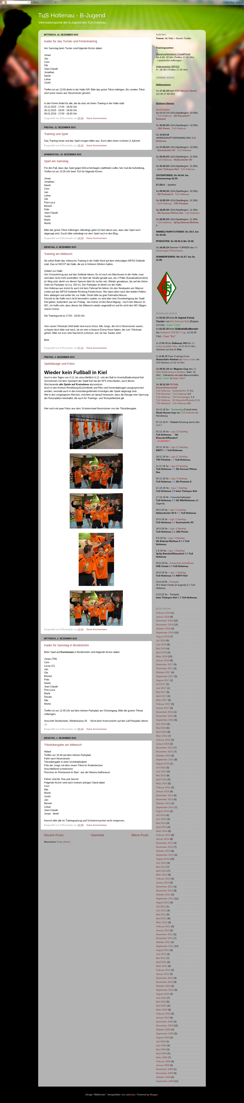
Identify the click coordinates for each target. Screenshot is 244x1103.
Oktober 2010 (163, 986)
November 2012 (164, 890)
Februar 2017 (163, 704)
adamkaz (130, 1094)
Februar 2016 (163, 740)
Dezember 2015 (164, 747)
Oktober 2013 (163, 851)
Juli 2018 (160, 640)
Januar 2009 (162, 1065)
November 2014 (164, 799)
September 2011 (164, 946)
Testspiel (174, 582)
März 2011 (161, 966)
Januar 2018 (162, 660)
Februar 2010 (163, 1013)
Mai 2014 (161, 823)
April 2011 (161, 962)
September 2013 (165, 855)
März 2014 (161, 831)
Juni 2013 (161, 863)
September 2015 (165, 759)
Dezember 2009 (164, 1021)
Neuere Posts (54, 835)
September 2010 (165, 990)
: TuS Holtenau (172, 128)
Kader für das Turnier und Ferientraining (70, 41)
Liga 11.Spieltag (179, 456)
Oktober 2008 (163, 1077)
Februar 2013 (163, 878)
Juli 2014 (160, 815)
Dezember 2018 (164, 620)
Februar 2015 (163, 787)
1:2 (172, 460)
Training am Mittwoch (58, 254)
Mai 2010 (161, 1002)
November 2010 (164, 982)
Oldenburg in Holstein (174, 372)
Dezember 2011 (164, 934)
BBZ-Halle (172, 346)
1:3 (165, 450)
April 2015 (161, 779)
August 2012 (162, 902)
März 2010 (161, 1009)
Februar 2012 (163, 926)
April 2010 (161, 1005)
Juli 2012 (160, 906)
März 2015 (161, 783)
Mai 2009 (161, 1049)
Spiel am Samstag (56, 161)
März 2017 (161, 700)
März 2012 (161, 922)
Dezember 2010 (164, 978)
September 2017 (165, 676)
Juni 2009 (161, 1045)
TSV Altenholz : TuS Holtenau (171, 394)
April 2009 (161, 1053)
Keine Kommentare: (97, 118)
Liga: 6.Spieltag (178, 510)
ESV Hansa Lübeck (186, 91)
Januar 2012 (162, 930)
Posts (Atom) (63, 842)
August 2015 (162, 763)
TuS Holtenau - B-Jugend (71, 15)
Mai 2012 (161, 914)
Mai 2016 (161, 728)
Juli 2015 (160, 767)
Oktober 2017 (163, 672)
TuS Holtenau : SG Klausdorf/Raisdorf (176, 400)
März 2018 (161, 656)
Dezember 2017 (164, 664)
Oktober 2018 (163, 628)
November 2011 (164, 938)
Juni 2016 (161, 724)
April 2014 (161, 827)
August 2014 (162, 811)
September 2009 (165, 1033)
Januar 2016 (162, 744)
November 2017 (164, 668)
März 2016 (161, 736)
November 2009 (164, 1025)
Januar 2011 (162, 974)
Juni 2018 (161, 644)
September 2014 (165, 807)
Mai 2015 (161, 775)
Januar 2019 (162, 617)
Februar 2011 (163, 970)
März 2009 (161, 1057)
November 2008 (164, 1073)
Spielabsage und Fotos (59, 363)
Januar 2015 (162, 791)
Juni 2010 (161, 998)
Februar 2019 (163, 613)
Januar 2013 (162, 882)
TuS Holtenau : (175, 160)
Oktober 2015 (163, 755)
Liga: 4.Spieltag (178, 528)
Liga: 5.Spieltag (178, 519)
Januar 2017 (162, 708)
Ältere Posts (140, 835)
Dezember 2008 (164, 1069)
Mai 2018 (161, 648)
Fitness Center (189, 359)
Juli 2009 (160, 1041)
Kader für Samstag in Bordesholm (66, 645)
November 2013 (164, 847)
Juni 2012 (161, 910)
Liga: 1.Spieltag (178, 572)
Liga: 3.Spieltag (176, 538)
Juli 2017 (160, 684)
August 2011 (162, 950)
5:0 (173, 522)
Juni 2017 (161, 688)
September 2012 (165, 898)
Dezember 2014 (164, 795)
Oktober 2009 (163, 1029)
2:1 (178, 513)
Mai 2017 (161, 692)
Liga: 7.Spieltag (179, 488)
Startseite (97, 835)
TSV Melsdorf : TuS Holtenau (171, 403)
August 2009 (162, 1037)
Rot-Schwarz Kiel (179, 321)
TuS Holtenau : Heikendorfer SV (173, 391)
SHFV (159, 425)
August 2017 (162, 680)
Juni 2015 (161, 771)
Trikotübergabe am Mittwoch (63, 744)
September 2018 (165, 632)
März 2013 (161, 874)
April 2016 (161, 732)
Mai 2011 (161, 958)
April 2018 (161, 652)
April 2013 (161, 871)
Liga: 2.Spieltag (176, 550)
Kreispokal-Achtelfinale (182, 563)
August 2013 (162, 859)
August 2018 (162, 636)
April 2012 (161, 918)
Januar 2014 (162, 839)
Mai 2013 (161, 867)
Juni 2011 (161, 954)
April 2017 (161, 696)
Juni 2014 (161, 819)
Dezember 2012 (164, 886)
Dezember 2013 (164, 843)
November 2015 (164, 751)
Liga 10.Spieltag (179, 466)
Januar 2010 (162, 1017)
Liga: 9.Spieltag (179, 478)
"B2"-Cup (180, 332)
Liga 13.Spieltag (179, 431)
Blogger (154, 1094)
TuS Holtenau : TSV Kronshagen (173, 397)
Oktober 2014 (163, 803)
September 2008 (165, 1081)
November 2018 (164, 624)
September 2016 (165, 720)
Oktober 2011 (163, 942)
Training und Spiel (56, 134)
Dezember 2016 (164, 712)
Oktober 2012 (163, 894)
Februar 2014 (163, 835)
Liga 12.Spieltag (179, 447)
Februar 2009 (163, 1061)
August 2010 (162, 994)
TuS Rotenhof (188, 412)
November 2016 (164, 716)
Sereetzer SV (167, 332)
